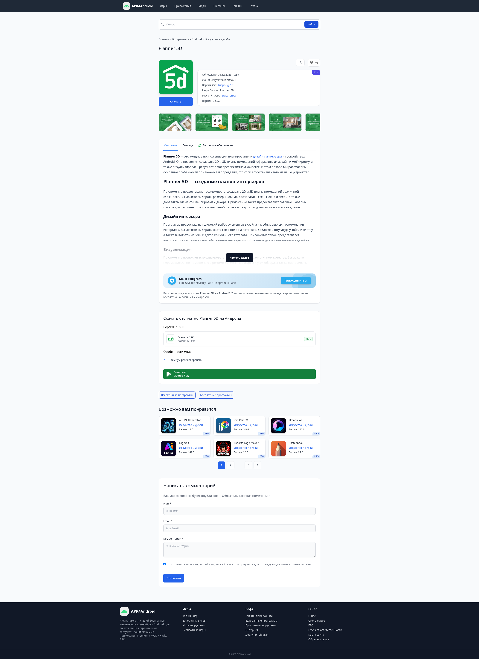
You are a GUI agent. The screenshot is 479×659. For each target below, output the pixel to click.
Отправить (174, 578)
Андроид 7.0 (225, 85)
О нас (312, 616)
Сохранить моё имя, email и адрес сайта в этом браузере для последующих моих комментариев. (241, 564)
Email (168, 521)
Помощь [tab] (187, 145)
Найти (311, 24)
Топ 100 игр (190, 616)
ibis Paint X (241, 420)
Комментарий (173, 538)
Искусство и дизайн (217, 39)
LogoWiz (184, 443)
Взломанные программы (177, 395)
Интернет (251, 630)
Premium (219, 6)
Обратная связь (318, 639)
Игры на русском (194, 625)
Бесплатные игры (194, 630)
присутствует (229, 95)
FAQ (310, 625)
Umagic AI (295, 420)
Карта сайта (316, 634)
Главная (164, 39)
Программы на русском (260, 625)
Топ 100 (237, 6)
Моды (202, 6)
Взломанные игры (194, 620)
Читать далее (239, 257)
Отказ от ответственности (325, 630)
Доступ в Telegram (257, 634)
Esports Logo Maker (246, 443)
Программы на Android (187, 39)
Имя (167, 503)
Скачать (175, 101)
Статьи (254, 6)
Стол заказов (316, 620)
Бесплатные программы (216, 395)
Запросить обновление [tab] (218, 145)
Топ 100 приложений (259, 616)
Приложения (182, 6)
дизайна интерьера (267, 156)
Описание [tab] (170, 145)
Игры (163, 6)
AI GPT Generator (190, 420)
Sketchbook (296, 443)
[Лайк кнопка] (311, 62)
